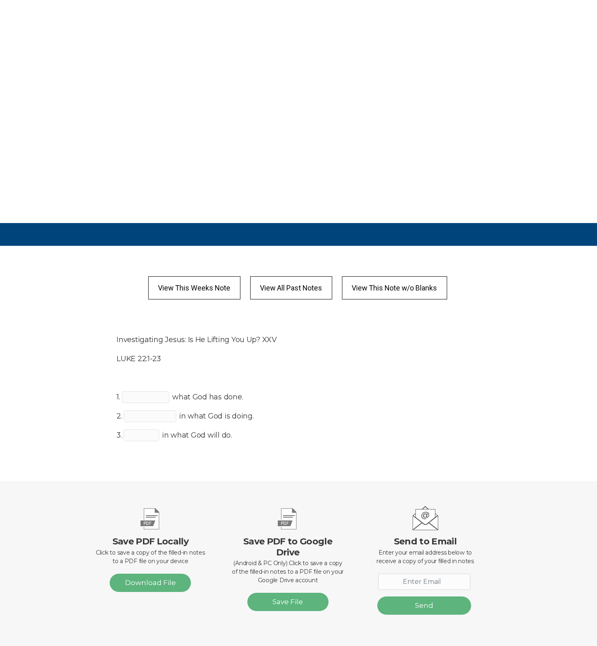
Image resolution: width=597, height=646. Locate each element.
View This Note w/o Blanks (394, 288)
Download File (150, 583)
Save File (288, 602)
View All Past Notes (291, 288)
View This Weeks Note (194, 288)
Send (424, 605)
